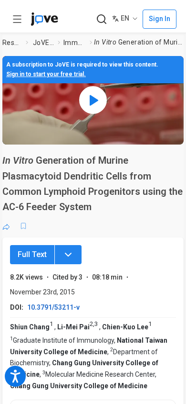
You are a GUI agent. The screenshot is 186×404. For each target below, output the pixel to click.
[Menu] (68, 254)
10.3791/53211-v (53, 307)
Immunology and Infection (74, 42)
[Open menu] (17, 19)
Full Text (32, 254)
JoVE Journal (43, 42)
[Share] (6, 226)
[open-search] (101, 19)
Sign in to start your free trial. (46, 74)
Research (12, 42)
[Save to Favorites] (23, 226)
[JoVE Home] (44, 19)
